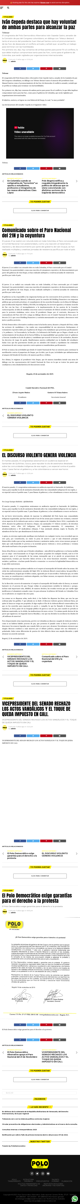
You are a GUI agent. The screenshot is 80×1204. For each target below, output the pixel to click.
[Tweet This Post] (33, 68)
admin (13, 61)
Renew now (44, 3)
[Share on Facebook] (20, 68)
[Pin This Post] (46, 68)
